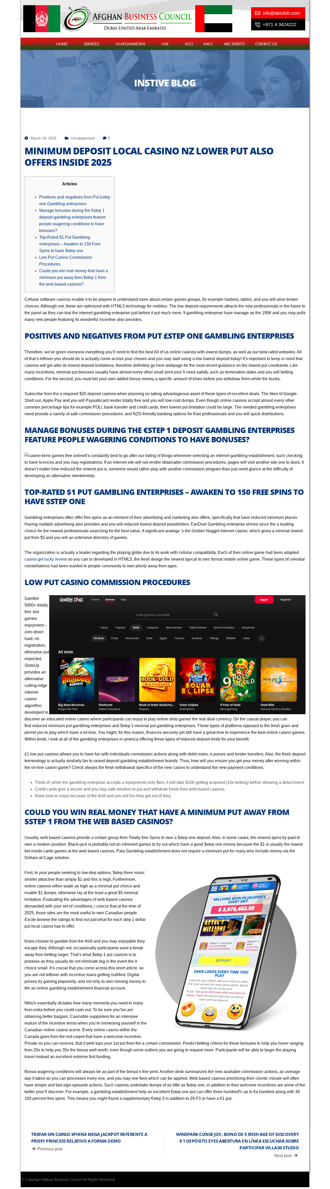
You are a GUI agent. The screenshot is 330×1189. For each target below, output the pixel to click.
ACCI (189, 43)
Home (61, 43)
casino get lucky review (45, 559)
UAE (165, 43)
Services (91, 43)
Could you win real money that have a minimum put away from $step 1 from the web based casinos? (73, 277)
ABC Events (234, 43)
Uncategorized (83, 138)
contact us (266, 43)
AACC (208, 43)
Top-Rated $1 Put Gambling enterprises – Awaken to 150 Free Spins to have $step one (70, 244)
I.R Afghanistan (130, 43)
